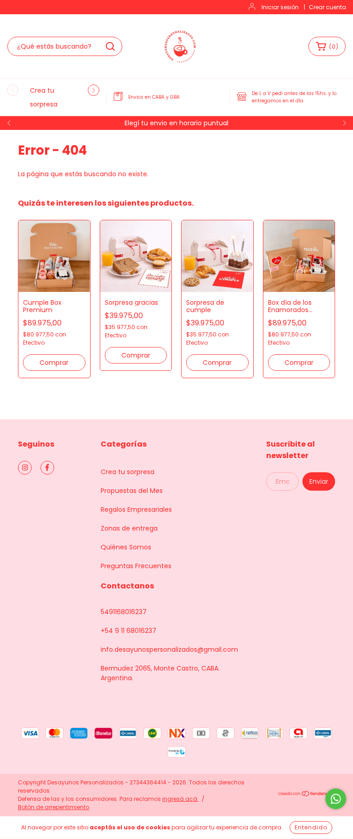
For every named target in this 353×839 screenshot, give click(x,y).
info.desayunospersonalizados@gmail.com (169, 649)
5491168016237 (124, 611)
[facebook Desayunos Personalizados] (47, 468)
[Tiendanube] (306, 795)
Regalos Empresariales (136, 509)
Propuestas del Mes (132, 490)
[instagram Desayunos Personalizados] (25, 468)
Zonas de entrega (129, 528)
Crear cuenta (327, 7)
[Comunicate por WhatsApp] (335, 799)
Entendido (311, 827)
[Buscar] (110, 46)
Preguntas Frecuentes (136, 566)
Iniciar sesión (280, 7)
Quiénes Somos (126, 547)
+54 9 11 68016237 (128, 630)
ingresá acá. (180, 799)
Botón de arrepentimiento (53, 807)
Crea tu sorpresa (127, 471)
